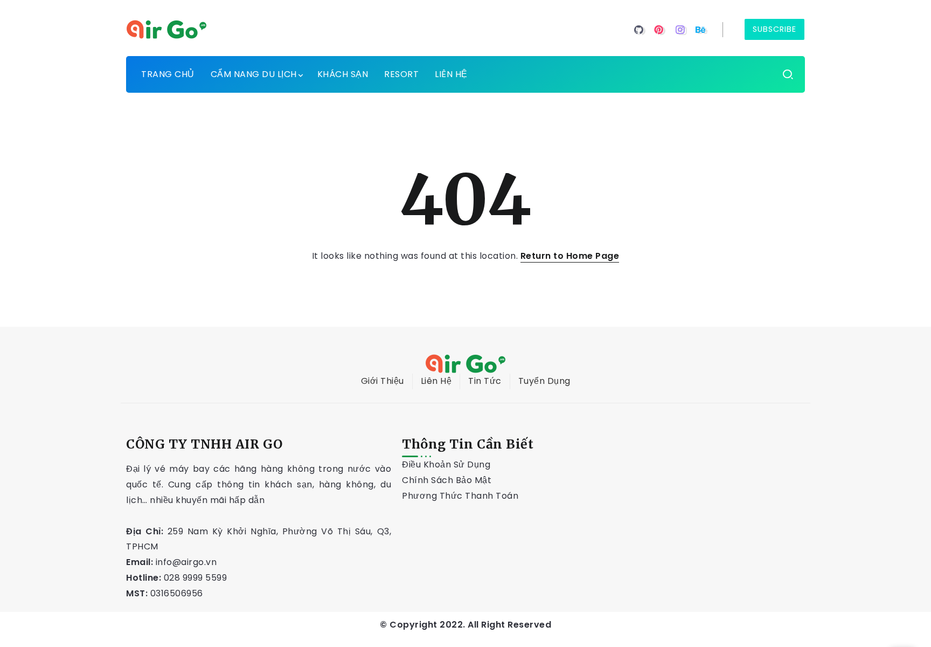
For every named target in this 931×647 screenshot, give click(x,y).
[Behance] (700, 29)
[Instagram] (680, 29)
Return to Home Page (570, 256)
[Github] (639, 29)
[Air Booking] (166, 29)
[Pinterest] (659, 29)
